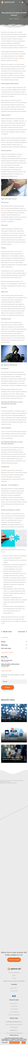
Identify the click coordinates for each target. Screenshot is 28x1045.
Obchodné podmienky (14, 972)
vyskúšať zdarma (14, 959)
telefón (3, 210)
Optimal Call (4, 431)
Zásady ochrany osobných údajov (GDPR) (14, 981)
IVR (13, 470)
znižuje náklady (19, 58)
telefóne (5, 591)
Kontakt (14, 978)
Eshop (14, 975)
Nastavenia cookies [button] (14, 1042)
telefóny (10, 447)
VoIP (25, 47)
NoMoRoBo (16, 447)
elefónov (9, 71)
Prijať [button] (23, 1042)
